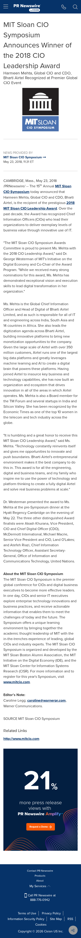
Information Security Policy (26, 919)
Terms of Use (27, 913)
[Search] (75, 6)
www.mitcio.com (16, 682)
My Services (38, 886)
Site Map (56, 919)
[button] (40, 109)
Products (40, 876)
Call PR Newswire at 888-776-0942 (41, 897)
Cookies (41, 924)
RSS (70, 919)
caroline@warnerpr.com (46, 700)
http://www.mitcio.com (21, 738)
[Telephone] (64, 6)
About (40, 880)
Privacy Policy (51, 913)
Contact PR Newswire (40, 871)
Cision (48, 931)
